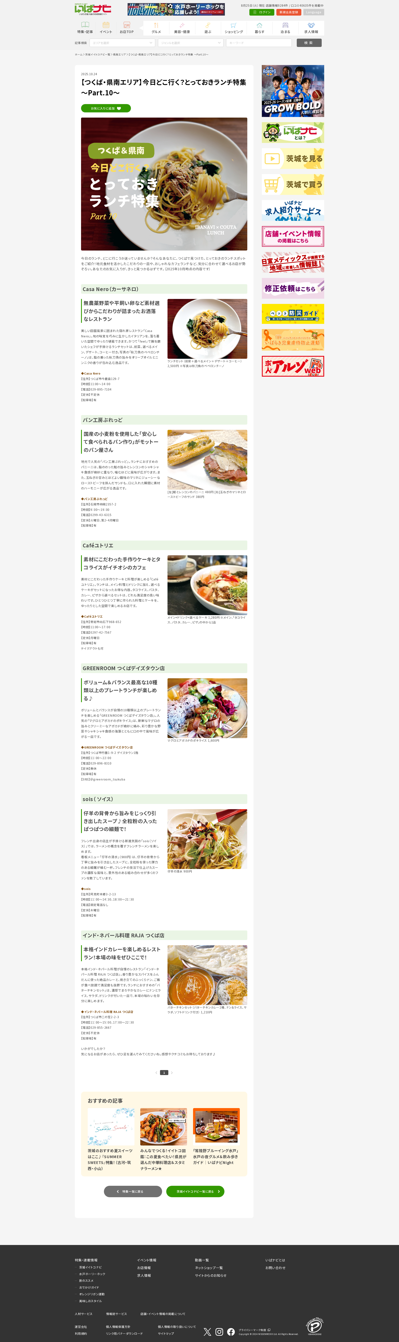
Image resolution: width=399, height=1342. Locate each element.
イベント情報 (146, 1259)
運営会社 (81, 1327)
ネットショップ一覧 (209, 1267)
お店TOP (127, 31)
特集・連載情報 (86, 1259)
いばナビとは (275, 1259)
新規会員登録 (289, 12)
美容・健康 (182, 31)
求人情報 (311, 31)
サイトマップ (166, 1333)
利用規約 (81, 1333)
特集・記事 (85, 31)
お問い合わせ (275, 1267)
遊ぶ (207, 31)
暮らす (259, 31)
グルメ (156, 31)
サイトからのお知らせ (211, 1275)
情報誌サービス (116, 1314)
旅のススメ (86, 1280)
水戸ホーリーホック (92, 1274)
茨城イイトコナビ (90, 1267)
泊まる (285, 31)
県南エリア (119, 54)
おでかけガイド (89, 1287)
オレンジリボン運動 (92, 1294)
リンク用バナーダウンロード (124, 1333)
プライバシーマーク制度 (252, 1330)
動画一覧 (202, 1259)
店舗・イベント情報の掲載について (163, 1314)
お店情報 (144, 1267)
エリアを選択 (101, 43)
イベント (106, 31)
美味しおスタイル (90, 1301)
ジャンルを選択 (170, 43)
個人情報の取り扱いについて (177, 1327)
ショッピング (234, 31)
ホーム (78, 54)
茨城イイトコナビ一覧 (97, 54)
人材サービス (84, 1314)
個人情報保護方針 (118, 1327)
